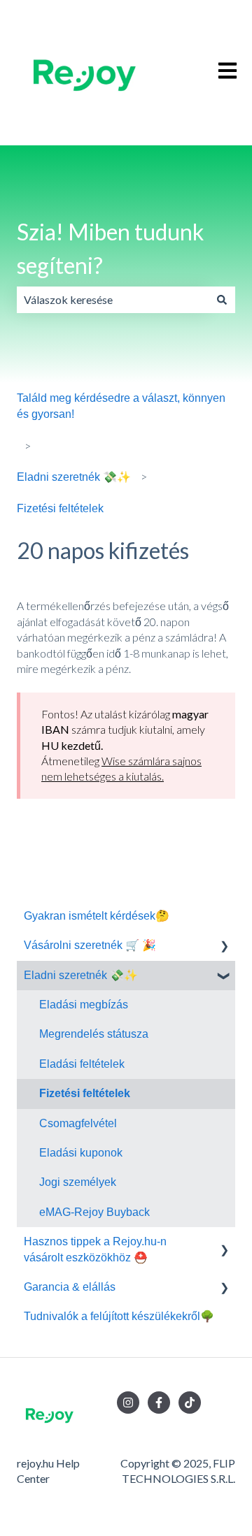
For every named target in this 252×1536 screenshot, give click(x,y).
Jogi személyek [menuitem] (77, 1182)
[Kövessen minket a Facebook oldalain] (159, 1402)
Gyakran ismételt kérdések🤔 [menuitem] (96, 916)
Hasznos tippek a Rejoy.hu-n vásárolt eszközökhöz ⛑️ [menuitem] (95, 1249)
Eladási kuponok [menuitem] (80, 1153)
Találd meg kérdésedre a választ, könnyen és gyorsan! (121, 405)
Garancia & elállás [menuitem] (69, 1287)
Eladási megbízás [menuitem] (83, 1004)
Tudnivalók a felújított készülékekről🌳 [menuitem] (119, 1316)
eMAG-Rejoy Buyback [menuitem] (94, 1212)
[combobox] (113, 300)
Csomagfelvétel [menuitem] (78, 1123)
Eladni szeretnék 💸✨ (74, 477)
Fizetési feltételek (60, 508)
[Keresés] (222, 300)
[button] (224, 946)
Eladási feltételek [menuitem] (82, 1064)
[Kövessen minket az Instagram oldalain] (128, 1402)
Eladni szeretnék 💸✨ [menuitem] (81, 975)
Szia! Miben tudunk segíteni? (110, 248)
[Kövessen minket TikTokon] (189, 1402)
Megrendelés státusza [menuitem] (93, 1034)
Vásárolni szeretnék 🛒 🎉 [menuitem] (90, 945)
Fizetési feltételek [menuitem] (84, 1093)
